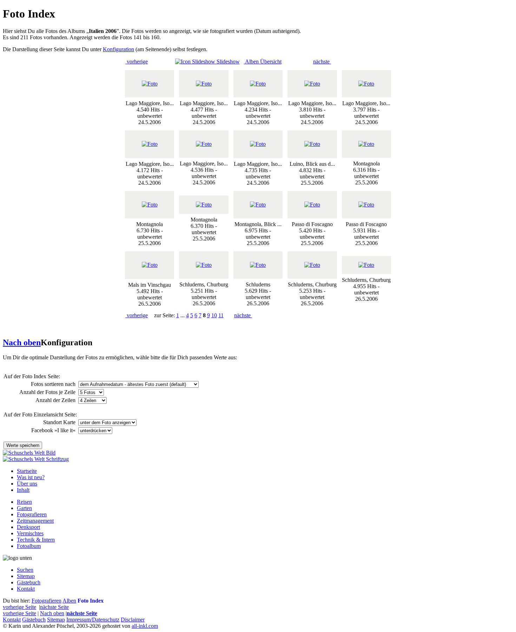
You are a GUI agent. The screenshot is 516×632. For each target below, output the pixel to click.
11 (221, 315)
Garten (24, 508)
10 (214, 315)
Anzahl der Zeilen (56, 400)
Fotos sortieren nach (54, 384)
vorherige (136, 61)
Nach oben (22, 342)
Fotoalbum (29, 546)
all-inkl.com (145, 626)
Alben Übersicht (263, 61)
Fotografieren (32, 514)
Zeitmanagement (35, 521)
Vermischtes (30, 533)
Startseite (27, 471)
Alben (69, 601)
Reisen (24, 502)
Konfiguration (118, 49)
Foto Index (91, 601)
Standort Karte (60, 422)
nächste (322, 61)
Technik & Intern (36, 540)
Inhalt (23, 490)
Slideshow (227, 61)
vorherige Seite (19, 607)
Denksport (28, 527)
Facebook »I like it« (54, 430)
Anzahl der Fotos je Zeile (48, 392)
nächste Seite (54, 607)
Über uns (27, 484)
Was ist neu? (31, 477)
